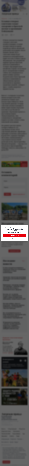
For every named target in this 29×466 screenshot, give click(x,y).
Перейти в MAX (14, 235)
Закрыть (14, 239)
